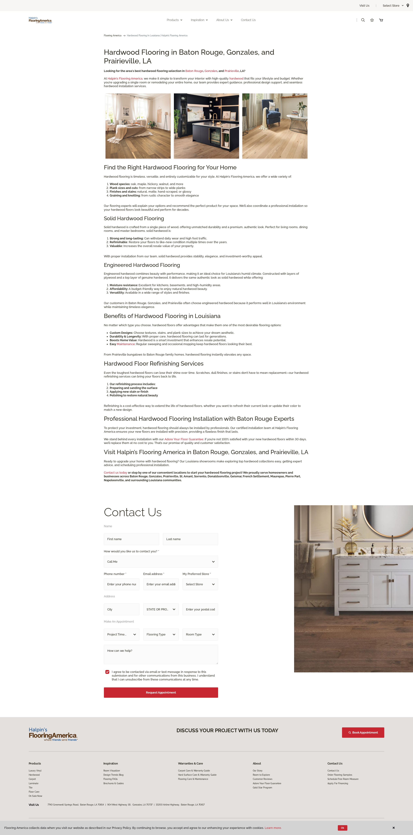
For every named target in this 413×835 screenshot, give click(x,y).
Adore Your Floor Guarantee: (184, 439)
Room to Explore (261, 775)
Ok (342, 828)
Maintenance (126, 344)
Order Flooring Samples (339, 775)
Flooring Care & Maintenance (193, 779)
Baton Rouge (194, 71)
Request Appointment (161, 692)
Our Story (258, 770)
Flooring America (112, 35)
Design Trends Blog (113, 775)
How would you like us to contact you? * (131, 551)
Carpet (32, 779)
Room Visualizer (111, 770)
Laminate (33, 783)
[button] (393, 5)
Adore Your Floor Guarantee (267, 783)
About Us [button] (222, 20)
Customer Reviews (262, 779)
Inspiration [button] (197, 20)
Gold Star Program (262, 787)
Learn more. (273, 828)
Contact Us (248, 20)
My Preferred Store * (197, 574)
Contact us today (116, 472)
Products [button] (173, 20)
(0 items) (381, 20)
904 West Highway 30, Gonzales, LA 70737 (129, 804)
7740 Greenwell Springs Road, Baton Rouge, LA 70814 (76, 804)
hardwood (236, 78)
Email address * (153, 574)
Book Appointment (365, 732)
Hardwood (34, 775)
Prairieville (232, 71)
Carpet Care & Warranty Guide (194, 770)
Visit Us (364, 5)
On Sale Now (35, 796)
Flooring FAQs (110, 779)
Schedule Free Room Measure (342, 779)
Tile (30, 787)
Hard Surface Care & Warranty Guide (197, 775)
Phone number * (115, 574)
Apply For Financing (337, 783)
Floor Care (34, 791)
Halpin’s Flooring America (124, 78)
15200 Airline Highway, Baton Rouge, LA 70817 (180, 804)
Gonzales (211, 71)
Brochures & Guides (113, 783)
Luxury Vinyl (35, 770)
